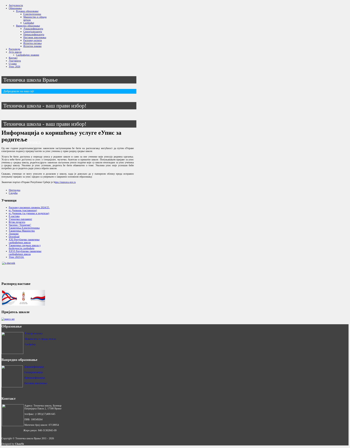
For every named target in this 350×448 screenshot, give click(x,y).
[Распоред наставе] (23, 298)
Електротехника (33, 333)
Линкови (14, 233)
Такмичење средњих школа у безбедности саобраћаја (25, 247)
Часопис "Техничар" (20, 225)
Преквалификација (34, 377)
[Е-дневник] (23, 269)
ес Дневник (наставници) (23, 210)
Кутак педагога (17, 222)
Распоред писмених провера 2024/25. (29, 207)
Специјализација (33, 372)
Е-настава (14, 216)
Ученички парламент (20, 219)
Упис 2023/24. (16, 257)
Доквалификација (34, 366)
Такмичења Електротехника (24, 228)
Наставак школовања (35, 383)
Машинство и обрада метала (40, 339)
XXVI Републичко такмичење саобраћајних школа (25, 253)
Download (14, 236)
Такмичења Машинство (22, 230)
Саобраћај (30, 344)
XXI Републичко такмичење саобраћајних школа (24, 241)
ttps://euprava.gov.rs (65, 182)
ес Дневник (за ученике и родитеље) (29, 213)
